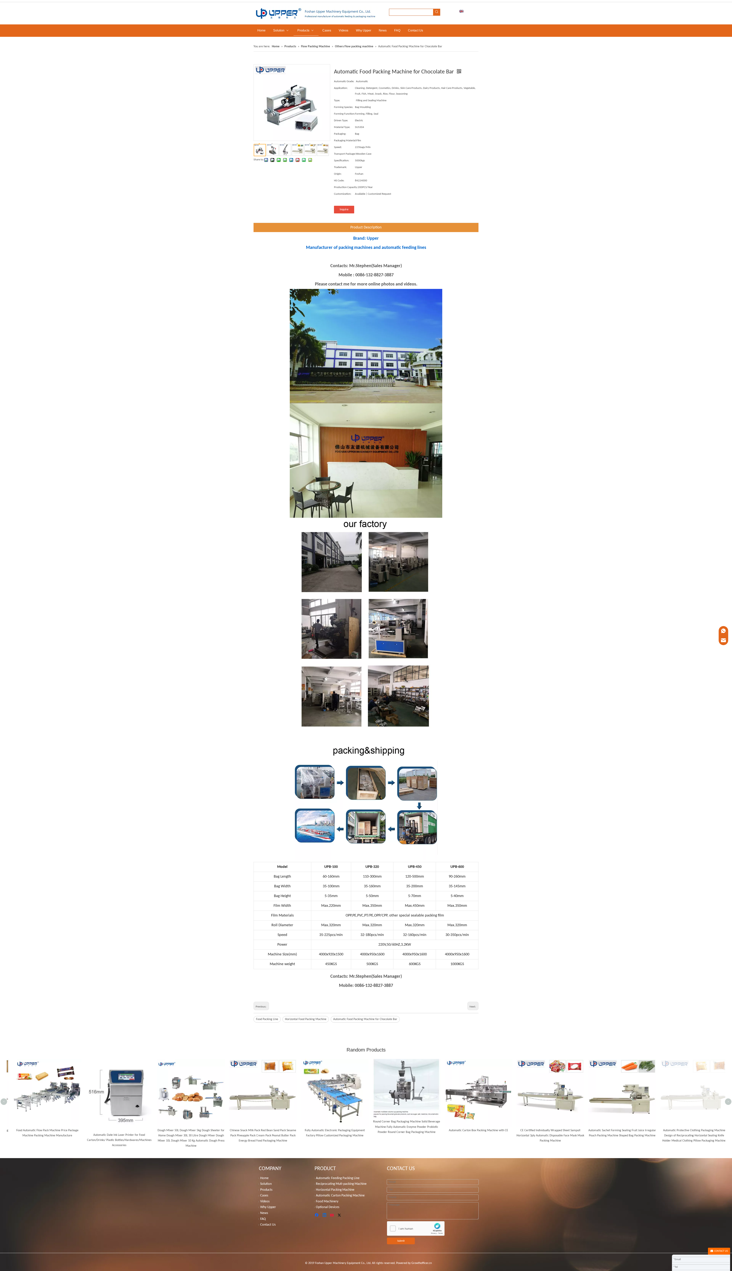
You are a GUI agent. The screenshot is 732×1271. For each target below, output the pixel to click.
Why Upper (268, 1207)
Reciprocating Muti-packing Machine (341, 1184)
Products (266, 1190)
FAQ (263, 1219)
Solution (266, 1184)
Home (264, 1178)
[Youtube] (332, 1215)
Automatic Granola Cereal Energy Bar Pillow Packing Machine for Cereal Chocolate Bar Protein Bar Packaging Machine (689, 1067)
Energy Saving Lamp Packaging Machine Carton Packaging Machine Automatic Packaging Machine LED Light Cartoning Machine (617, 1067)
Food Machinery (327, 1201)
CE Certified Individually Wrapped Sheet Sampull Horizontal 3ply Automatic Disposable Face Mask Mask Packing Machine (402, 1135)
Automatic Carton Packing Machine (340, 1195)
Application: (341, 88)
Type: (337, 100)
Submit (401, 1241)
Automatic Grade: (344, 81)
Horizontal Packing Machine (335, 1190)
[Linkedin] (325, 1215)
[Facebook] (317, 1215)
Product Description (366, 227)
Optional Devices (327, 1207)
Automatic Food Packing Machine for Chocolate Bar (365, 1019)
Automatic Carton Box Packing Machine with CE (330, 1130)
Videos (265, 1201)
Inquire (344, 209)
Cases (264, 1195)
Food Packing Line (267, 1019)
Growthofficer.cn (421, 1263)
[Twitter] (340, 1215)
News (264, 1213)
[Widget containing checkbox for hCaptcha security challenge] (416, 1228)
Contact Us (268, 1225)
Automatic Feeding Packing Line (338, 1178)
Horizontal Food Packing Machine (305, 1019)
